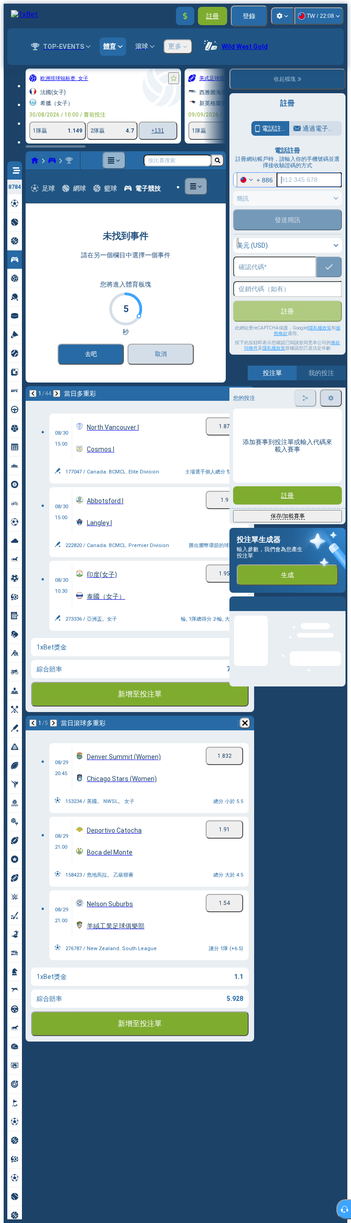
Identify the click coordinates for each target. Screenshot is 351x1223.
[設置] (282, 16)
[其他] (113, 160)
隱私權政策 (273, 348)
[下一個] (56, 393)
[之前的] (33, 393)
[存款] (185, 16)
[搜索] (217, 160)
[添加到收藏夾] (173, 78)
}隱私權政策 (319, 327)
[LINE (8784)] (34, 160)
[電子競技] (52, 160)
